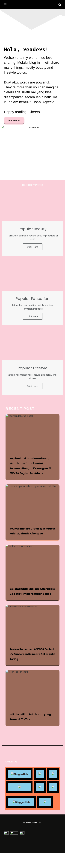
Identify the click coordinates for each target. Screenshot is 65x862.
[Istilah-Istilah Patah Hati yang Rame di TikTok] (34, 688)
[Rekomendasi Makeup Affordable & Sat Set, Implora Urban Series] (34, 563)
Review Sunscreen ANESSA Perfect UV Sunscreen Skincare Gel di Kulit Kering (32, 654)
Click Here (32, 247)
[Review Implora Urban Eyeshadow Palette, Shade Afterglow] (34, 502)
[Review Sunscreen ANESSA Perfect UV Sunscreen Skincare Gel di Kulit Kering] (34, 623)
